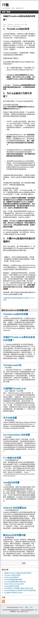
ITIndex (21, 607)
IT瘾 (5, 5)
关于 (31, 607)
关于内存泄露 (10, 417)
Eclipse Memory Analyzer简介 (14, 584)
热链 (8, 12)
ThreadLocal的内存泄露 (15, 314)
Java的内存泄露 (11, 482)
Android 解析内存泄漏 (11, 586)
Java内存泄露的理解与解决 (13, 579)
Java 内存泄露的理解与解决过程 (15, 582)
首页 (4, 12)
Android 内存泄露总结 (14, 507)
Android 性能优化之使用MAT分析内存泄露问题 (20, 590)
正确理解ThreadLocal (14, 388)
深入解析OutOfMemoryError (13, 592)
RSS (3, 601)
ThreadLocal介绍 (12, 365)
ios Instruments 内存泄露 (16, 434)
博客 (26, 607)
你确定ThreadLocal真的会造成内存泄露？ (18, 573)
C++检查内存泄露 (12, 457)
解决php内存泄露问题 (14, 535)
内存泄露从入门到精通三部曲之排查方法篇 (18, 588)
